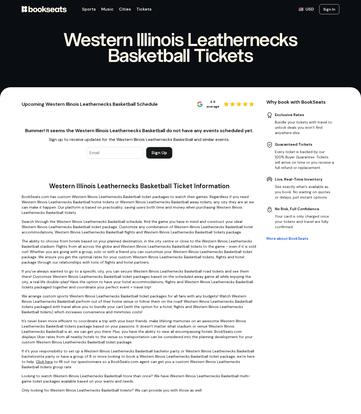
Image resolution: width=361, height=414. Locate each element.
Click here (44, 361)
